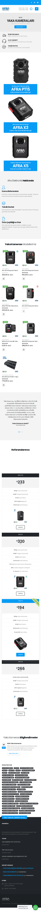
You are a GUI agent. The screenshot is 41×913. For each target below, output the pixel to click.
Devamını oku (23, 311)
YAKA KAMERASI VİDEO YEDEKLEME (11, 810)
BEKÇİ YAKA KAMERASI (9, 874)
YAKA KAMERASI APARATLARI (25, 793)
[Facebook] (31, 2)
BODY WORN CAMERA (8, 777)
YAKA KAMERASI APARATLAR (8, 375)
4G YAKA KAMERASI (7, 770)
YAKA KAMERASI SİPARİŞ (21, 803)
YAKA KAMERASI (5, 268)
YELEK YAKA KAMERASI (24, 815)
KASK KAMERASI (6, 781)
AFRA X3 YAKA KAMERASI (28, 772)
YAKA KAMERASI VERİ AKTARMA (24, 808)
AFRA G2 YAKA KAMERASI (27, 770)
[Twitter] (34, 2)
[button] (19, 432)
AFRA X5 (5, 774)
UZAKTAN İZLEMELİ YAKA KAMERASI (11, 789)
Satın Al (20, 654)
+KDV (20, 484)
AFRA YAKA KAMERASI (14, 774)
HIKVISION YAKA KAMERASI (22, 779)
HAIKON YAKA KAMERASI (21, 777)
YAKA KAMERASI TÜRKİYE (9, 808)
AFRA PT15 (11, 772)
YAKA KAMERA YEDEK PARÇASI (10, 815)
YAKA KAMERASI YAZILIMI (28, 810)
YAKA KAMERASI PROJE (8, 800)
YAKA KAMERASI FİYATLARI (22, 798)
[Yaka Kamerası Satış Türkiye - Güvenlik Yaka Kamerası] (6, 9)
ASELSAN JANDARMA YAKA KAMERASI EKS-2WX (21, 744)
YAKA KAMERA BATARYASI (9, 791)
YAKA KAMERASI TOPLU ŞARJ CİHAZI (29, 805)
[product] (10, 364)
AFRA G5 (5, 772)
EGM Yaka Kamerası (7, 852)
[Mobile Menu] (36, 8)
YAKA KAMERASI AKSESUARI (9, 793)
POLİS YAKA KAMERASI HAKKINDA (13, 870)
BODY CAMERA (25, 774)
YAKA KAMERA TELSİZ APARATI (26, 812)
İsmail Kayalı (29, 870)
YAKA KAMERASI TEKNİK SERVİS (10, 805)
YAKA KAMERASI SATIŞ (8, 803)
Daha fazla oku (13, 755)
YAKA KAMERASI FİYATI (8, 798)
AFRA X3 (18, 772)
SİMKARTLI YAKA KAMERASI (9, 786)
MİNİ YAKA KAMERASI (18, 781)
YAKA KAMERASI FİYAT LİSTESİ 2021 (11, 844)
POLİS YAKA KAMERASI (30, 781)
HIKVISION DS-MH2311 (8, 779)
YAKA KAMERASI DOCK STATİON (10, 796)
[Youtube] (37, 2)
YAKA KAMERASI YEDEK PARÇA (10, 812)
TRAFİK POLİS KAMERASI (24, 786)
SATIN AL (20, 527)
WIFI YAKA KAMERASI (27, 789)
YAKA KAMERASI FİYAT (25, 796)
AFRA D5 (16, 770)
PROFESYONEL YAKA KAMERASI (10, 784)
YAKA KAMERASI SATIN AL (22, 800)
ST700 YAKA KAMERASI (25, 784)
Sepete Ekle (3, 278)
